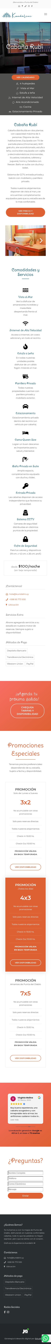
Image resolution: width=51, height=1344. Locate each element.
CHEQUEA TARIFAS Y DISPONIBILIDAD (27, 710)
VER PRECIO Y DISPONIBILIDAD (25, 212)
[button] (10, 240)
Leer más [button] (14, 1120)
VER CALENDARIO (25, 77)
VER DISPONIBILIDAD (25, 867)
